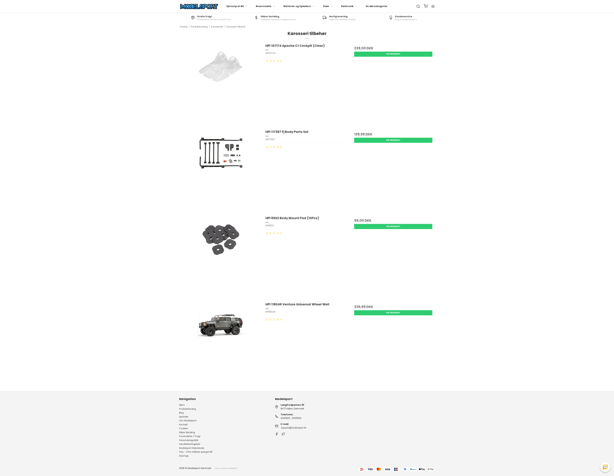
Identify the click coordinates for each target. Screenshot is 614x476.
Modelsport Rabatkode (191, 448)
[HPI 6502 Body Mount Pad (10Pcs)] (220, 257)
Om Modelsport (188, 420)
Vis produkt (393, 54)
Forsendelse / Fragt (190, 436)
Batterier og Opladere (297, 6)
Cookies (183, 428)
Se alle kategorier (377, 6)
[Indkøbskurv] (426, 6)
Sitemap (184, 455)
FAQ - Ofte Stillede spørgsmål (195, 451)
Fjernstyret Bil (235, 6)
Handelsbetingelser (189, 444)
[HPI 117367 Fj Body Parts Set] (220, 171)
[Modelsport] (199, 6)
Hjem (182, 405)
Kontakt (183, 424)
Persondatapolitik (188, 440)
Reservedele (263, 6)
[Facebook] (276, 434)
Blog (181, 412)
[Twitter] (283, 434)
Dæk (326, 6)
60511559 (285, 418)
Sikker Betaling (187, 432)
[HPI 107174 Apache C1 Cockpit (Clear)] (220, 85)
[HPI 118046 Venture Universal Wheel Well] (220, 343)
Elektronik (347, 6)
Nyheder (183, 416)
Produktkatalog (187, 409)
